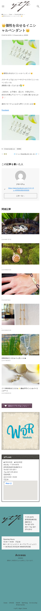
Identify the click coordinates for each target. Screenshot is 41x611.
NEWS (26, 35)
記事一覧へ (20, 196)
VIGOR (18, 603)
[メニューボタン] (3, 6)
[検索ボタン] (38, 6)
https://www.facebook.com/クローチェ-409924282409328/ (21, 189)
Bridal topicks (20, 605)
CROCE (11, 603)
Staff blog (25, 603)
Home (5, 603)
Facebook (5, 110)
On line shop (33, 603)
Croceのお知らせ (19, 35)
